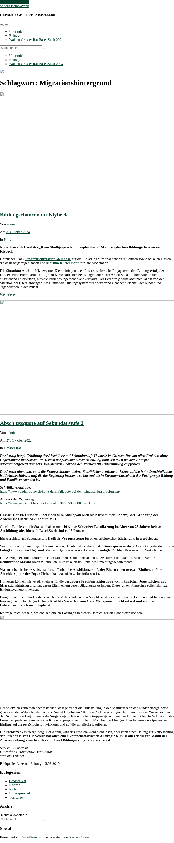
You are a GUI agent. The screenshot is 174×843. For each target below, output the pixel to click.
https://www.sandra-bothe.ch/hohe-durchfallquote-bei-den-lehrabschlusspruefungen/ (60, 491)
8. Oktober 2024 (18, 232)
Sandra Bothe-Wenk (14, 6)
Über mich (16, 31)
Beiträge (15, 35)
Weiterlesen (8, 295)
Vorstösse (16, 797)
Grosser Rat (12, 448)
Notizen (9, 239)
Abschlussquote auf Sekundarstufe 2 (42, 423)
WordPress (30, 837)
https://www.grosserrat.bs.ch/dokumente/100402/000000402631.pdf (48, 503)
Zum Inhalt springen (14, 2)
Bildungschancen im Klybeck (34, 215)
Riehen (14, 789)
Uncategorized (19, 793)
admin (11, 224)
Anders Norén (79, 837)
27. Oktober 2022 (19, 440)
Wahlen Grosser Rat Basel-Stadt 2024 (36, 40)
